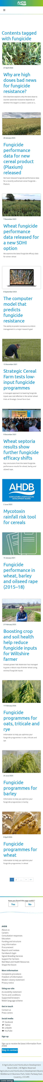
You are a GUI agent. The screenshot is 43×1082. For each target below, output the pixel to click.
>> (31, 879)
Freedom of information (12, 977)
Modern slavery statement (13, 980)
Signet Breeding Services (12, 956)
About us (6, 930)
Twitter (8, 1025)
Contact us (6, 1010)
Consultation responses (12, 935)
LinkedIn (8, 1028)
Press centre (7, 1013)
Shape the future (9, 965)
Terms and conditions (11, 995)
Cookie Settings (7, 1081)
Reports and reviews (10, 950)
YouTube (8, 1030)
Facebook (9, 1022)
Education (6, 938)
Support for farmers (10, 959)
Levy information (9, 944)
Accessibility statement (12, 992)
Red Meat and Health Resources (15, 962)
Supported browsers (11, 997)
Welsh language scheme (12, 1000)
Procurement (7, 947)
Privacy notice (8, 982)
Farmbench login (9, 953)
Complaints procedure (11, 974)
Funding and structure (11, 941)
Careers (5, 932)
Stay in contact (10, 1049)
